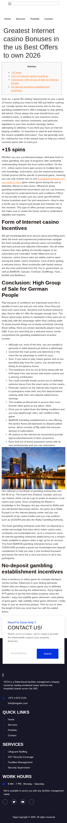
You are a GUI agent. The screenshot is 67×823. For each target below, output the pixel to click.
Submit (47, 653)
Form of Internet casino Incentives (29, 76)
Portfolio (34, 18)
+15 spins (16, 72)
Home (7, 18)
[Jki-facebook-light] (5, 801)
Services (20, 18)
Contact (48, 18)
